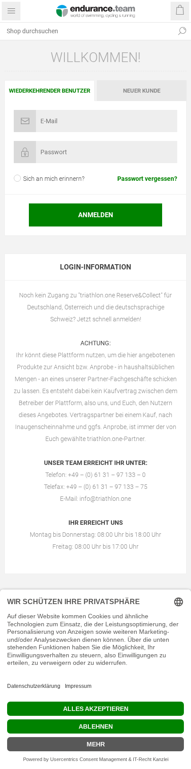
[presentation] (49, 90)
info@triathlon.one (105, 498)
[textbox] (86, 31)
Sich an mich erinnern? (53, 178)
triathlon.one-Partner (115, 438)
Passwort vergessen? (147, 178)
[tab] (50, 90)
